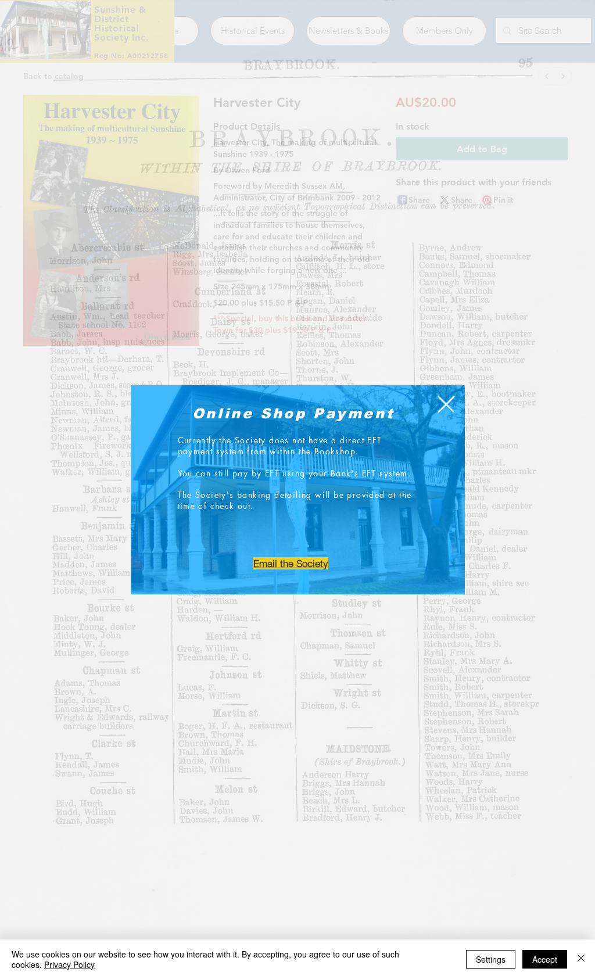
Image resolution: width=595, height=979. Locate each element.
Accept (544, 959)
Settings (491, 959)
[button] (446, 404)
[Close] (581, 959)
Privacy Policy (69, 964)
